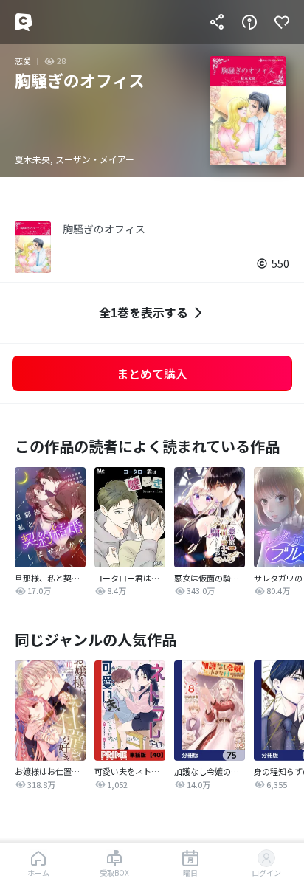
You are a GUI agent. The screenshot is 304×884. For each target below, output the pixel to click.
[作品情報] (249, 22)
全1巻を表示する (143, 312)
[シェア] (217, 22)
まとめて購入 (152, 373)
